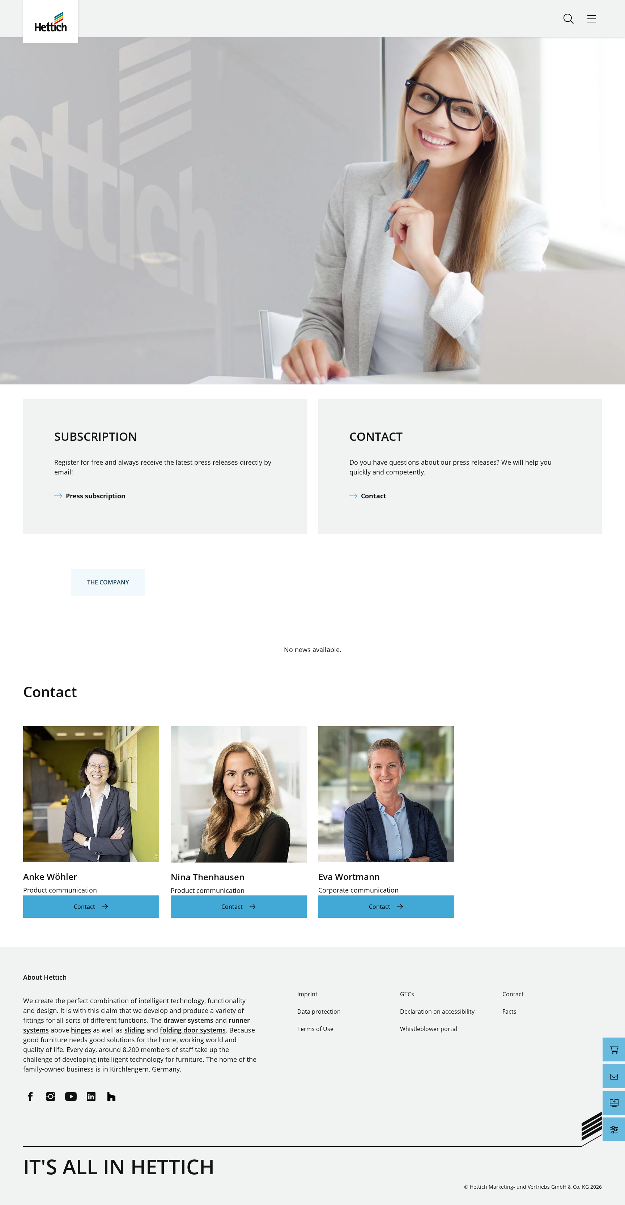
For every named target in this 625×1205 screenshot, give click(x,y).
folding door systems (193, 1030)
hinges (81, 1030)
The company (108, 582)
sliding (134, 1030)
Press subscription (96, 495)
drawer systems (188, 1020)
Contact (373, 495)
